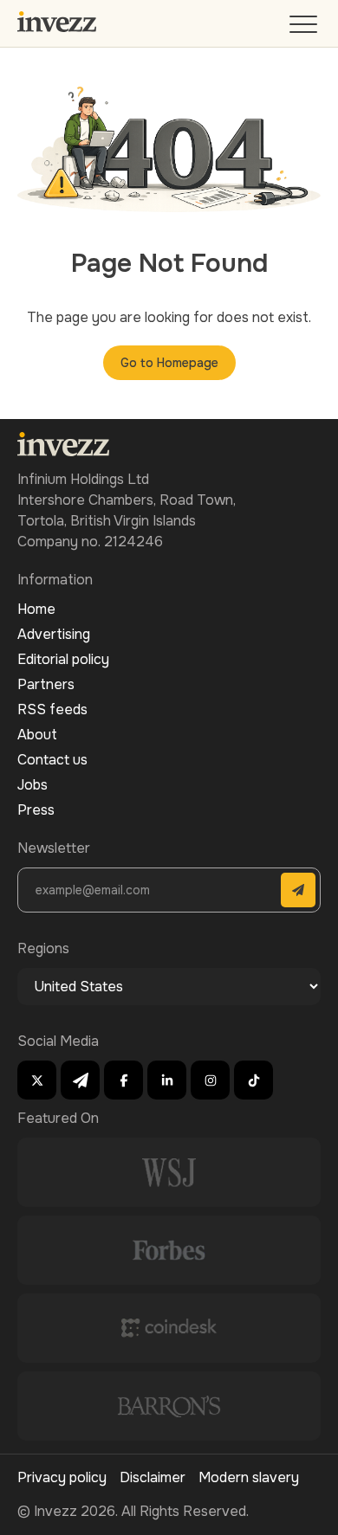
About (37, 735)
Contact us (52, 760)
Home (36, 609)
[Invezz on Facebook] (123, 1080)
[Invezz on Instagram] (210, 1080)
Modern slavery (248, 1477)
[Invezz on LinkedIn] (166, 1080)
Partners (46, 684)
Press (36, 810)
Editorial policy (63, 659)
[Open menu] (305, 28)
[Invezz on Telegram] (80, 1080)
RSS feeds (52, 709)
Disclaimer (152, 1477)
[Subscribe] (298, 890)
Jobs (32, 785)
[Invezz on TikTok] (253, 1080)
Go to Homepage (169, 363)
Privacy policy (62, 1477)
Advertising (53, 634)
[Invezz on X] (36, 1080)
